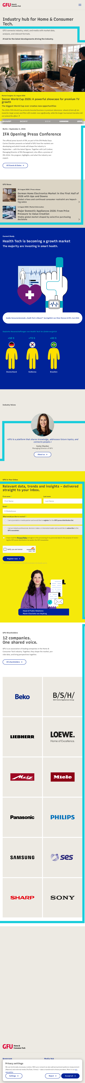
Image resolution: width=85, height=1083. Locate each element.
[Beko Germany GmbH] (23, 121)
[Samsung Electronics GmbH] (22, 857)
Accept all (69, 1076)
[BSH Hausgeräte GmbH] (35, 121)
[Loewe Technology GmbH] (66, 121)
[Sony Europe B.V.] (10, 121)
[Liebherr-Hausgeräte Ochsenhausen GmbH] (51, 121)
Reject (51, 1076)
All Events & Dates (13, 165)
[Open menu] (79, 4)
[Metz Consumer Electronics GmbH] (22, 777)
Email (5, 506)
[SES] (62, 857)
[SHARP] (22, 897)
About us (41, 454)
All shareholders (13, 662)
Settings (12, 1076)
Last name (47, 496)
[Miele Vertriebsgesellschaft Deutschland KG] (62, 777)
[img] (83, 89)
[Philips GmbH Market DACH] (62, 817)
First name (6, 496)
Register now (12, 559)
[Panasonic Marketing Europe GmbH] (22, 817)
